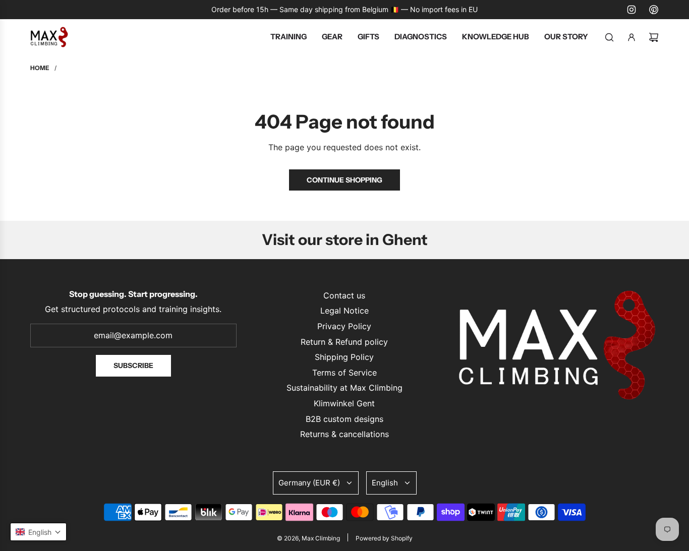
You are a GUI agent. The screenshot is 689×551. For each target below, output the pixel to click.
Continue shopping (344, 180)
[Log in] (631, 37)
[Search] (609, 37)
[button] (38, 531)
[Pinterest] (654, 10)
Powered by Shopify (384, 538)
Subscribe (133, 365)
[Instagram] (631, 10)
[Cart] (654, 37)
